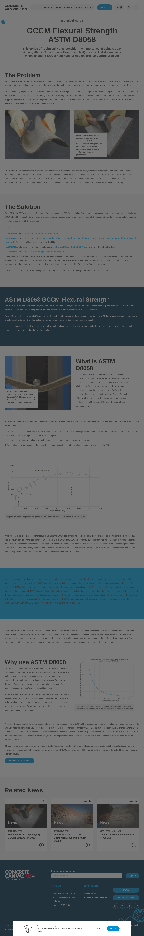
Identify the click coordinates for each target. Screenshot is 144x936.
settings (41, 931)
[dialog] (72, 468)
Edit (98, 929)
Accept (113, 929)
